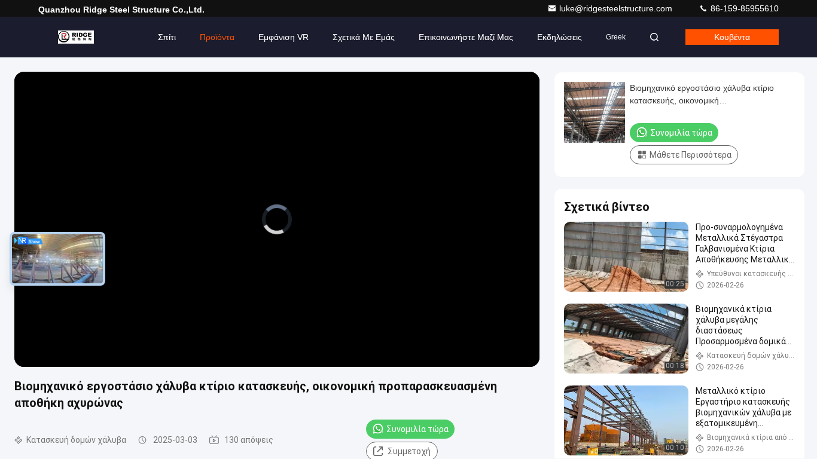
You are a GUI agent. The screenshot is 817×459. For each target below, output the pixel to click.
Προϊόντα (217, 37)
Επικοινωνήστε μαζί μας (466, 37)
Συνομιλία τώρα (417, 429)
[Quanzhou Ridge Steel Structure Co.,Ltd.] (76, 37)
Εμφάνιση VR (283, 37)
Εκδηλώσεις (559, 37)
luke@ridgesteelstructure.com (617, 8)
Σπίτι (167, 37)
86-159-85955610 (743, 8)
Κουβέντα (732, 37)
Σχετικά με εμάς (364, 37)
